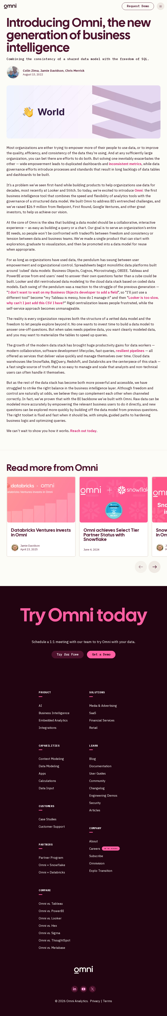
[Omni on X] (92, 989)
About (93, 841)
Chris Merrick (75, 70)
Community (97, 781)
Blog (92, 759)
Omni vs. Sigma (49, 933)
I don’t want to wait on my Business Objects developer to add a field (63, 292)
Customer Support (52, 826)
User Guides (97, 773)
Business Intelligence (54, 713)
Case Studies (47, 819)
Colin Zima (31, 70)
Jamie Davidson (52, 70)
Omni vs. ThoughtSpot (54, 940)
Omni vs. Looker (50, 918)
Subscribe (96, 856)
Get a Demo (101, 654)
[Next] (154, 567)
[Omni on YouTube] (83, 989)
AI (40, 705)
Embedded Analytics (53, 720)
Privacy (95, 1001)
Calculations (47, 781)
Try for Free (68, 654)
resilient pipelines (130, 350)
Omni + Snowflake (52, 865)
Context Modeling (51, 759)
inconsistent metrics (125, 163)
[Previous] (141, 567)
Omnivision (96, 863)
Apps (42, 773)
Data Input (46, 788)
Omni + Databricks (52, 872)
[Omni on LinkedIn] (74, 989)
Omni (139, 190)
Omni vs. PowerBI (51, 911)
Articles (94, 810)
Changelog (97, 788)
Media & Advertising (103, 705)
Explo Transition (100, 871)
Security (95, 803)
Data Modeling (49, 766)
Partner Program (51, 857)
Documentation (100, 766)
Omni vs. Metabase (52, 948)
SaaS (92, 713)
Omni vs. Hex (48, 925)
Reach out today (83, 430)
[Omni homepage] (83, 970)
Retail (93, 728)
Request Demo (138, 6)
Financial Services (101, 720)
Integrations (47, 728)
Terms (107, 1001)
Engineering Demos (103, 795)
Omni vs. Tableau (51, 903)
